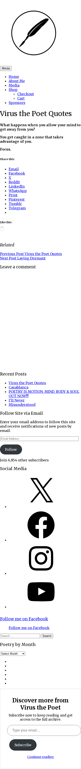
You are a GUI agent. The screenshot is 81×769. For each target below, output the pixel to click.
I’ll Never (17, 400)
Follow (11, 449)
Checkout (25, 94)
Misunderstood (22, 404)
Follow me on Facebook (24, 619)
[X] (41, 506)
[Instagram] (41, 573)
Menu (6, 68)
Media (14, 85)
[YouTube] (41, 607)
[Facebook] (41, 540)
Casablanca (18, 387)
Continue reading (40, 757)
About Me (17, 81)
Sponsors (17, 102)
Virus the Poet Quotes (27, 383)
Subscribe (22, 745)
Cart (21, 98)
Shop (13, 89)
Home (14, 76)
